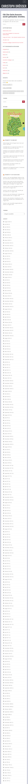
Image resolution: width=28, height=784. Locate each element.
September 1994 (8, 767)
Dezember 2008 (8, 704)
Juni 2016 (7, 505)
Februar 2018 (8, 460)
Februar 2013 (8, 595)
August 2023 (7, 309)
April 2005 (7, 735)
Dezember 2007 (8, 722)
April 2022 (7, 349)
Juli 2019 (6, 417)
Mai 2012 (7, 613)
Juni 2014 (7, 560)
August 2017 (7, 476)
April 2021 (7, 370)
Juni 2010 (7, 664)
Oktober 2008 (8, 709)
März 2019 (7, 428)
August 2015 (7, 529)
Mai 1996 (7, 759)
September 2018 (8, 444)
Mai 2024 (7, 285)
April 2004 (7, 741)
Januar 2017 (7, 494)
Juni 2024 (7, 282)
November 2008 (8, 706)
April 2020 (7, 396)
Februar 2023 (8, 322)
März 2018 (7, 457)
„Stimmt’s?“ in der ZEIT (10, 140)
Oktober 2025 (8, 248)
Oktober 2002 (8, 749)
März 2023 (7, 319)
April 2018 (7, 454)
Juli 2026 (6, 224)
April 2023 (7, 317)
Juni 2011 (7, 632)
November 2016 (8, 497)
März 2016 (7, 513)
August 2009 (7, 690)
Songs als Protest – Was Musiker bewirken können (14, 37)
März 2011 (7, 640)
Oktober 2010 (8, 653)
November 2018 (8, 439)
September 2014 (8, 553)
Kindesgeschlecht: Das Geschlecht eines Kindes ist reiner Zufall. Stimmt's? (13, 160)
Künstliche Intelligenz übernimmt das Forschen (13, 42)
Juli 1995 (6, 762)
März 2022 (7, 351)
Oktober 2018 (8, 441)
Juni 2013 (7, 584)
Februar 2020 (8, 401)
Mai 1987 (7, 780)
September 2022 (8, 335)
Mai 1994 (7, 770)
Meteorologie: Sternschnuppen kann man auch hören (13, 143)
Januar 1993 (7, 775)
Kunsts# (4, 91)
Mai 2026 (7, 229)
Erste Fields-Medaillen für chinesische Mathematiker (11, 34)
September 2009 (8, 688)
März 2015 (7, 542)
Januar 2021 (7, 378)
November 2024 (8, 272)
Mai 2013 (7, 587)
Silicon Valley (11, 93)
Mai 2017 (7, 484)
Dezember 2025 (8, 243)
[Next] (23, 123)
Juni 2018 (7, 449)
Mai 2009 (7, 698)
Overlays (23, 111)
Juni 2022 (7, 343)
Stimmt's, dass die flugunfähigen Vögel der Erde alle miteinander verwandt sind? (13, 178)
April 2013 (7, 590)
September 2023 (8, 306)
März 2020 (7, 399)
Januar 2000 (7, 757)
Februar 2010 (8, 674)
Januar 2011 (7, 645)
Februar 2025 (8, 264)
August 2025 (7, 253)
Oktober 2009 (8, 685)
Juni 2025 (7, 256)
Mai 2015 (7, 537)
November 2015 (8, 523)
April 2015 (7, 539)
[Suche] (23, 24)
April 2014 (7, 566)
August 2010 (7, 658)
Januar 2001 (7, 754)
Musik (4, 54)
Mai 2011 (7, 635)
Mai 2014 (7, 563)
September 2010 (8, 656)
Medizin (18, 91)
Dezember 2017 (8, 465)
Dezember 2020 (8, 380)
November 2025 (8, 245)
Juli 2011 (6, 629)
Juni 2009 (7, 696)
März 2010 (7, 672)
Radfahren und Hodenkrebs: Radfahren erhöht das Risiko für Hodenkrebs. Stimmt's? (13, 151)
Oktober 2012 (8, 603)
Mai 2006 (7, 733)
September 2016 (8, 500)
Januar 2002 (7, 751)
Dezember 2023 (8, 298)
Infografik (5, 49)
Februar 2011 (8, 643)
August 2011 (7, 627)
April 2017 (7, 486)
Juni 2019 (7, 420)
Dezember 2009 (8, 680)
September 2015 (8, 526)
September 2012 (8, 605)
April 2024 (7, 288)
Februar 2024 (8, 293)
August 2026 (7, 221)
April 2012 (7, 616)
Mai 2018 (7, 452)
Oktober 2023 (8, 303)
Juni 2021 (7, 364)
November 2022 (8, 330)
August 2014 (7, 555)
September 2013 (8, 576)
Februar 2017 (8, 492)
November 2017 (8, 468)
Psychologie (5, 93)
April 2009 (7, 701)
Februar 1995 (8, 764)
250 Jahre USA (6, 40)
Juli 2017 (6, 478)
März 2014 (7, 568)
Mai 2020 (7, 394)
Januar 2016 (7, 518)
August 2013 (7, 579)
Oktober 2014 (8, 550)
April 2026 (7, 232)
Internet (4, 57)
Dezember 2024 (8, 269)
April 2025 (7, 261)
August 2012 (7, 608)
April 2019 (7, 425)
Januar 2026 (7, 240)
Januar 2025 (7, 266)
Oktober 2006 (8, 730)
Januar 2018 (7, 462)
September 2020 (8, 388)
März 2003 (7, 746)
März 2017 (7, 489)
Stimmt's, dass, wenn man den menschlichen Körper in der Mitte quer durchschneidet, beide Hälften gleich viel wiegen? (13, 183)
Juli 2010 (6, 661)
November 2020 (8, 383)
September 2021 (8, 359)
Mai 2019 (7, 423)
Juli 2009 (6, 693)
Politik (4, 62)
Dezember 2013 (8, 574)
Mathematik (5, 52)
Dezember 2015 (8, 521)
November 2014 (8, 547)
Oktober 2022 (8, 333)
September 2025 (8, 250)
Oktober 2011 (8, 621)
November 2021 (8, 356)
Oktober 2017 (8, 470)
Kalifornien (5, 70)
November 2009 (8, 682)
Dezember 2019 (8, 404)
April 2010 (7, 669)
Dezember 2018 (8, 436)
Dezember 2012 (8, 598)
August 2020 (7, 391)
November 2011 (8, 619)
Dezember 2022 (8, 327)
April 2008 (7, 719)
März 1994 (7, 772)
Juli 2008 (6, 717)
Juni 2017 (7, 481)
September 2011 (8, 624)
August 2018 (7, 447)
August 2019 (7, 415)
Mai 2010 (7, 666)
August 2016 (7, 502)
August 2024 (7, 277)
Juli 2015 (6, 531)
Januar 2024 (7, 296)
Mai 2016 (7, 507)
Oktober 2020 (8, 386)
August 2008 (7, 714)
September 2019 (8, 412)
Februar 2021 (8, 375)
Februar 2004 (8, 743)
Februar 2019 (8, 431)
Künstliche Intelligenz (7, 60)
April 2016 (7, 510)
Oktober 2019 (8, 409)
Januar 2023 (7, 325)
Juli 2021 (6, 362)
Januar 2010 (7, 677)
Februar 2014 (8, 571)
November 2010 (8, 651)
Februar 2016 (8, 515)
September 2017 (8, 473)
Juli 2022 (6, 341)
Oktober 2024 (8, 274)
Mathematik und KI (7, 30)
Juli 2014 (6, 558)
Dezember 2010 (8, 648)
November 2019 (8, 407)
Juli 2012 (6, 611)
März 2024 (7, 290)
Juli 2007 (6, 727)
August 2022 (7, 338)
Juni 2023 (7, 311)
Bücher (4, 65)
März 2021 (7, 372)
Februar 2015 (8, 545)
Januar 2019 (7, 433)
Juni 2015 (7, 534)
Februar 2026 (8, 237)
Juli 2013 (6, 582)
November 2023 (8, 301)
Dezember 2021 (8, 354)
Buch (4, 68)
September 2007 (8, 725)
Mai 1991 (7, 778)
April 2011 (7, 637)
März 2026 (7, 235)
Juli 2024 (6, 280)
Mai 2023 (7, 314)
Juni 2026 (7, 227)
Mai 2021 (7, 367)
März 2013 (7, 592)
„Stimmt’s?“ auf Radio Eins (12, 174)
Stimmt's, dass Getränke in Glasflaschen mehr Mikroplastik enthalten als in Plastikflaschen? (13, 198)
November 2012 (8, 600)
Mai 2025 (7, 258)
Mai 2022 (7, 346)
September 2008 (8, 711)
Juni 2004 (7, 738)
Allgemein (5, 73)
